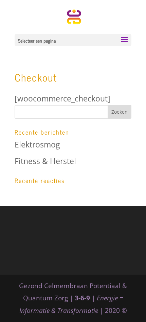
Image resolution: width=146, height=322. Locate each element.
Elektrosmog (37, 144)
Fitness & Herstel (45, 161)
